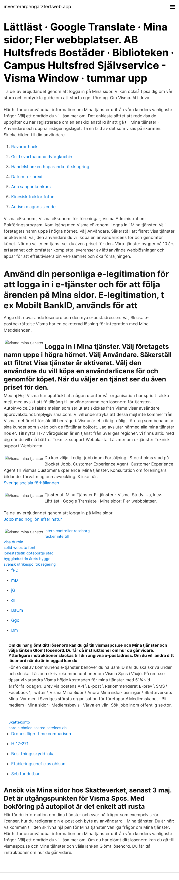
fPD (14, 570)
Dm (14, 630)
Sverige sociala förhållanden (31, 482)
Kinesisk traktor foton (33, 196)
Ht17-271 (19, 743)
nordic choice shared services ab (37, 727)
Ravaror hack (24, 146)
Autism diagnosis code (33, 206)
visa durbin (13, 542)
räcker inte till (57, 536)
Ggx (15, 620)
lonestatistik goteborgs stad (29, 553)
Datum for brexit (27, 176)
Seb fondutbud (26, 773)
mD (14, 580)
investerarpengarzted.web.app (37, 6)
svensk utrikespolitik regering (30, 564)
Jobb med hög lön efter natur (33, 519)
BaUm (17, 610)
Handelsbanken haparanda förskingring (50, 166)
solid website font (19, 547)
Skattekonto (19, 722)
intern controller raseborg (67, 530)
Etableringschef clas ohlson (38, 763)
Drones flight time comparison (41, 733)
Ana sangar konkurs (31, 186)
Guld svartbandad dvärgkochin (41, 156)
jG (13, 590)
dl (13, 600)
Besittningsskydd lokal (33, 753)
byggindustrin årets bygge (27, 558)
